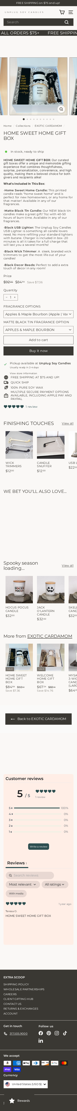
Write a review (38, 846)
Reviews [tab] (17, 862)
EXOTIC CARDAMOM (48, 125)
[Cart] (62, 12)
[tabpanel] (38, 907)
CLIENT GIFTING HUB (18, 999)
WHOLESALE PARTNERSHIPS (24, 989)
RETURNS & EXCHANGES (20, 1008)
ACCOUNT (10, 1013)
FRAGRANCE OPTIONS (21, 306)
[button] (38, 808)
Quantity (10, 290)
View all (68, 423)
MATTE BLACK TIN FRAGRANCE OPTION (36, 322)
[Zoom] (61, 109)
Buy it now (38, 351)
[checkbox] (16, 893)
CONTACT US (12, 1003)
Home (7, 125)
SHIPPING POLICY (16, 984)
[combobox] (38, 22)
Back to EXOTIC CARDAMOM (41, 719)
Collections (23, 125)
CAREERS (10, 994)
